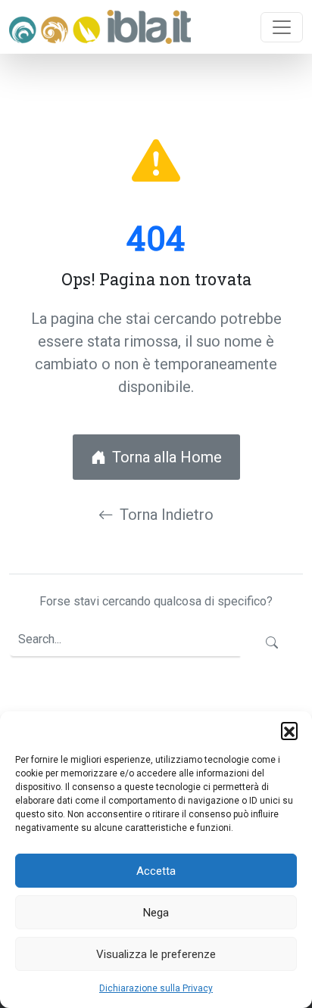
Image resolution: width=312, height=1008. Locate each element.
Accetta (156, 871)
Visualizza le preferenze (156, 954)
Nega (156, 912)
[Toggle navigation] (282, 27)
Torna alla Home (167, 457)
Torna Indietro (167, 515)
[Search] (272, 643)
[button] (289, 730)
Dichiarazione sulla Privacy (156, 988)
